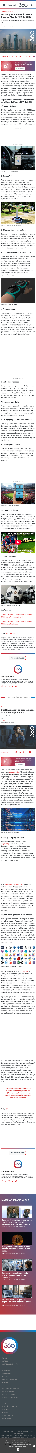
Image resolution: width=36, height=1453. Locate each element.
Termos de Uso (7, 1415)
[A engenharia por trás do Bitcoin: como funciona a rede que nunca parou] (17, 1238)
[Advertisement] (18, 136)
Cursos (5, 1361)
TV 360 (4, 1358)
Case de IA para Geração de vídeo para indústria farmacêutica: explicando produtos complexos (17, 1222)
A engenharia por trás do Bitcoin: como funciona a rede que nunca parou (16, 1249)
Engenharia (6, 1370)
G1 (7, 1109)
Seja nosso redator (10, 1397)
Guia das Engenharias (10, 1388)
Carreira (3, 707)
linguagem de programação (14, 884)
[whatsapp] (20, 56)
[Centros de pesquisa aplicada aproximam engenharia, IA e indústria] (17, 1265)
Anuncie (5, 1412)
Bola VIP (9, 633)
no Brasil (25, 971)
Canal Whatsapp (8, 1391)
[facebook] (12, 56)
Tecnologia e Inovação (7, 11)
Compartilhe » (5, 56)
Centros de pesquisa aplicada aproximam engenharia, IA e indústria (15, 1275)
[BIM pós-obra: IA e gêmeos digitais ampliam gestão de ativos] (17, 1291)
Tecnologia (6, 1373)
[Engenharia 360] (18, 5)
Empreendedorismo (9, 1379)
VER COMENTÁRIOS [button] (17, 658)
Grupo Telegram (8, 1394)
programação (14, 772)
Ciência (5, 1382)
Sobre (4, 1403)
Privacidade (6, 1418)
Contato (5, 1409)
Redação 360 (7, 676)
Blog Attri (16, 633)
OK (18, 1449)
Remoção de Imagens (10, 1406)
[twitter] (16, 56)
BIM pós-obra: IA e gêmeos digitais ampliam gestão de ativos (16, 1301)
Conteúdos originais (10, 1364)
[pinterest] (30, 56)
